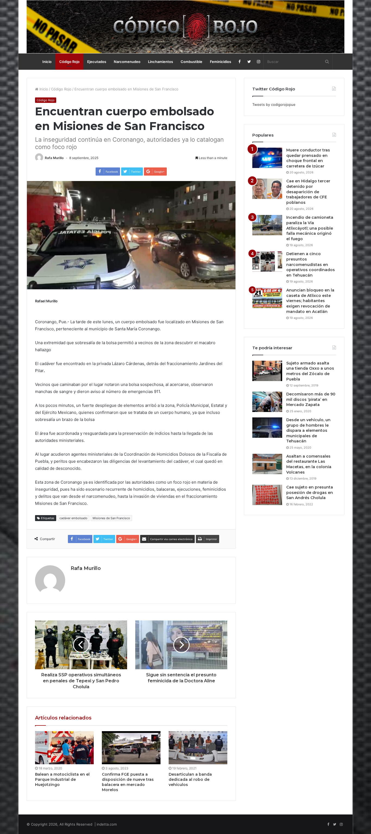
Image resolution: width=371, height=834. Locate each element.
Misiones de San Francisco (111, 518)
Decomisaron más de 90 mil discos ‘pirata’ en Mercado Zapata (310, 399)
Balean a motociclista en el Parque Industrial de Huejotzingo (62, 779)
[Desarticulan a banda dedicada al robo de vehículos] (198, 747)
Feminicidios (220, 61)
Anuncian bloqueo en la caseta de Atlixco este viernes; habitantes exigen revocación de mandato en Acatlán (310, 301)
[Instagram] (258, 61)
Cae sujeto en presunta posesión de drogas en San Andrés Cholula (309, 492)
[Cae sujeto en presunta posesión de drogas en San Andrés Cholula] (267, 495)
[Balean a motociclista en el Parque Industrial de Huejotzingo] (64, 747)
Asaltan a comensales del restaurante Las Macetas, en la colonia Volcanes (308, 464)
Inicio (47, 61)
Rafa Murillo (54, 158)
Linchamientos (160, 61)
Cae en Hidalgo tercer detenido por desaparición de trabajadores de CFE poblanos (308, 192)
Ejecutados (96, 61)
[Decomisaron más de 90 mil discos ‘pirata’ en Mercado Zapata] (267, 402)
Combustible (191, 61)
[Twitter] (249, 61)
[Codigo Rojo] (185, 26)
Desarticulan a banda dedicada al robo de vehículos (190, 779)
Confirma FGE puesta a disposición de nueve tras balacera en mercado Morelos (128, 782)
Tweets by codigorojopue (273, 104)
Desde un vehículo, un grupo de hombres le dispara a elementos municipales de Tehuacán (308, 430)
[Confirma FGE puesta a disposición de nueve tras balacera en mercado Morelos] (131, 747)
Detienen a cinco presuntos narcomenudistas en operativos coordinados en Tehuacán (310, 264)
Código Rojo (69, 61)
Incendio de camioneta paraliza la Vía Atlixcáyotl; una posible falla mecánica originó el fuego (309, 228)
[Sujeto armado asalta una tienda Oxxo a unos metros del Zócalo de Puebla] (267, 371)
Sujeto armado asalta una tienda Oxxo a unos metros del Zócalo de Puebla (310, 371)
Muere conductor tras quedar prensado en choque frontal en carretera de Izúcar (308, 158)
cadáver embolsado (73, 518)
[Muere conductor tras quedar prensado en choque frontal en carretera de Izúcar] (267, 158)
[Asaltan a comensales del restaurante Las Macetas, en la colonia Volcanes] (267, 464)
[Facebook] (239, 61)
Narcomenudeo (127, 61)
